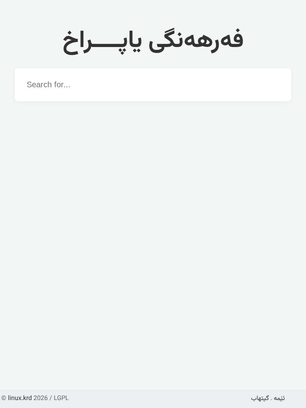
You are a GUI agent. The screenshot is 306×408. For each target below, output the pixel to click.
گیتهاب (260, 399)
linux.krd (20, 399)
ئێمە (279, 399)
